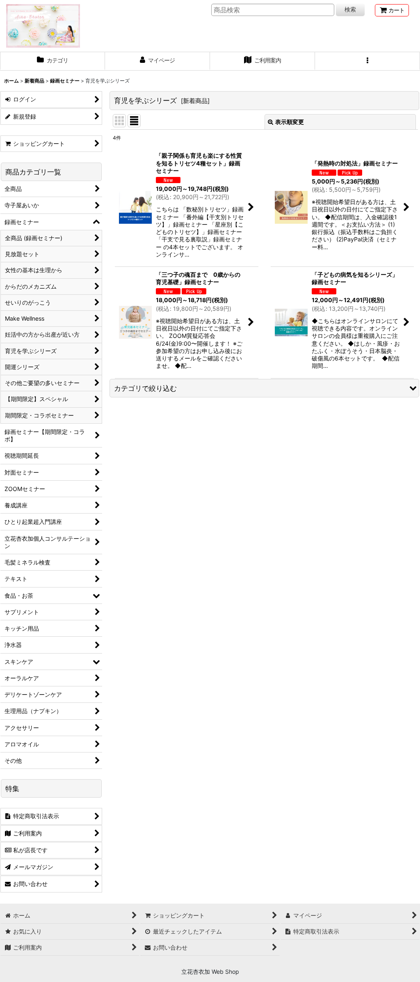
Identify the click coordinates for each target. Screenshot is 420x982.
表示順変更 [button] (289, 121)
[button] (367, 61)
